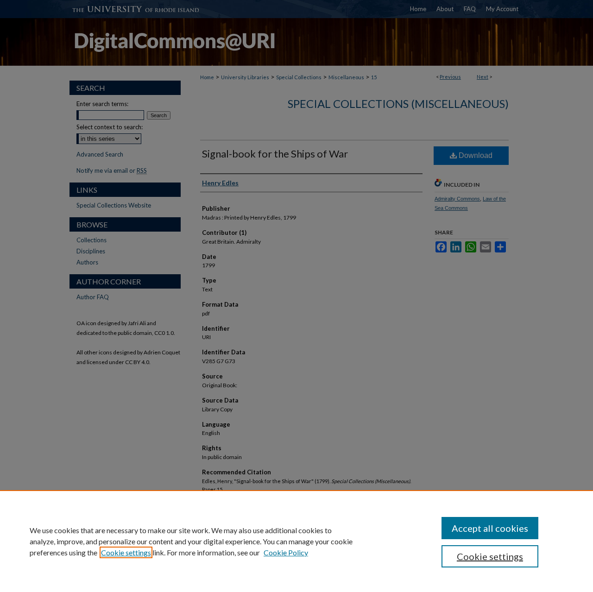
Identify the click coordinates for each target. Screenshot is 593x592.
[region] (296, 541)
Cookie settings (126, 552)
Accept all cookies (490, 528)
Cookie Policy (286, 552)
